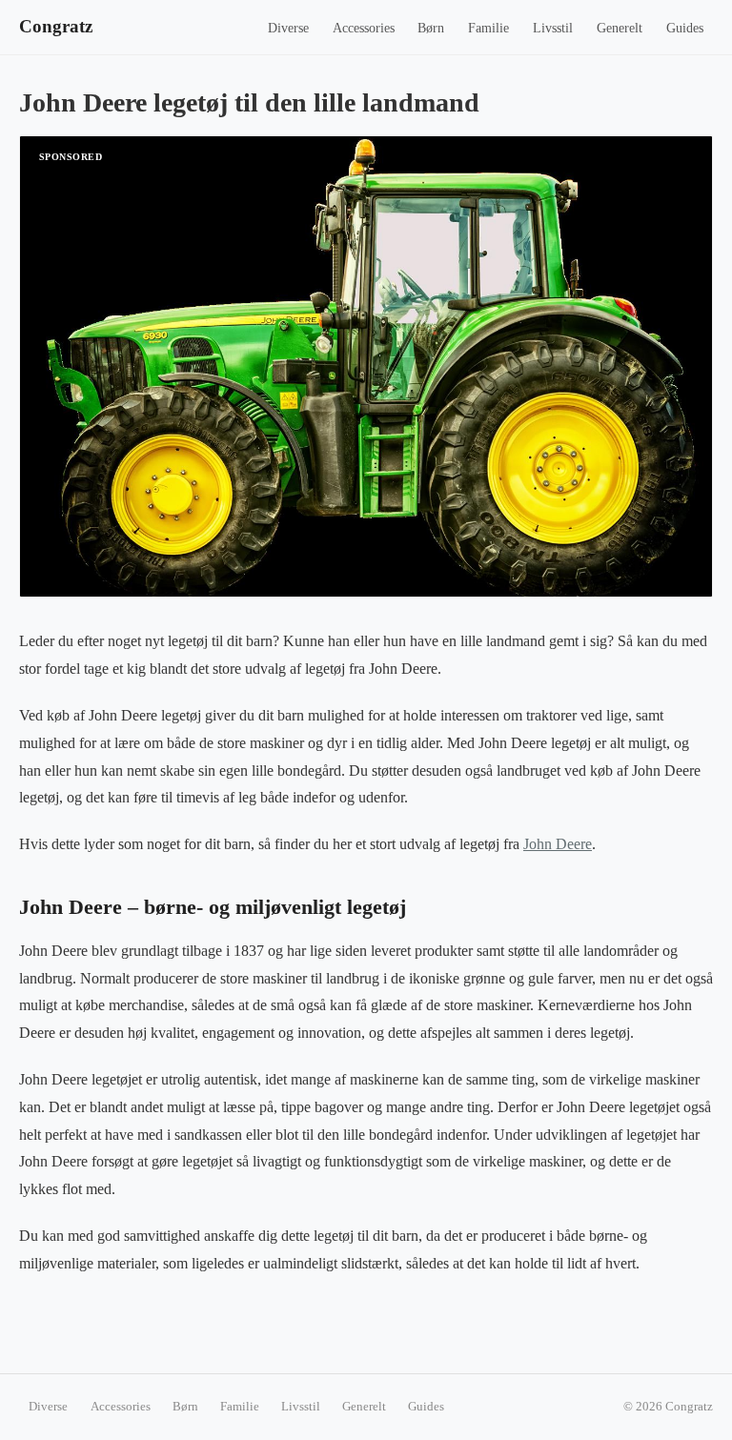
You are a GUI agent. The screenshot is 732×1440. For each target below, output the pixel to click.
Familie (488, 28)
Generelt (619, 28)
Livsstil (553, 28)
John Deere (557, 844)
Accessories (364, 28)
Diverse (288, 28)
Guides (684, 28)
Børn (430, 28)
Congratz (55, 26)
